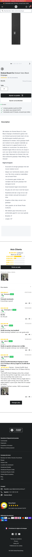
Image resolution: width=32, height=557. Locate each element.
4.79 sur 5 (20, 252)
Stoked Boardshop (18, 550)
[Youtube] (19, 534)
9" (4, 88)
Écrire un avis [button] (16, 267)
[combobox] (16, 10)
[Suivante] (29, 63)
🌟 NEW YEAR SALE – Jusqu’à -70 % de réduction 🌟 (13, 1)
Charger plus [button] (16, 402)
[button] (10, 256)
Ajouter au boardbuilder (16, 100)
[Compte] (26, 6)
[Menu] (2, 6)
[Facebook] (13, 534)
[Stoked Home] (16, 6)
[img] (4, 292)
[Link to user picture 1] (5, 391)
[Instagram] (16, 534)
